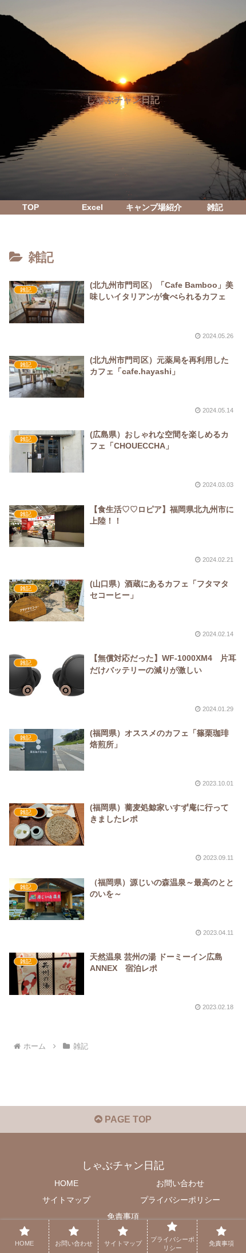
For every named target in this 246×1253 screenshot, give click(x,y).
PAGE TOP (127, 1119)
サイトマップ (66, 1199)
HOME (66, 1183)
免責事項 (123, 1216)
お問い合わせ (180, 1183)
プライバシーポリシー (180, 1199)
